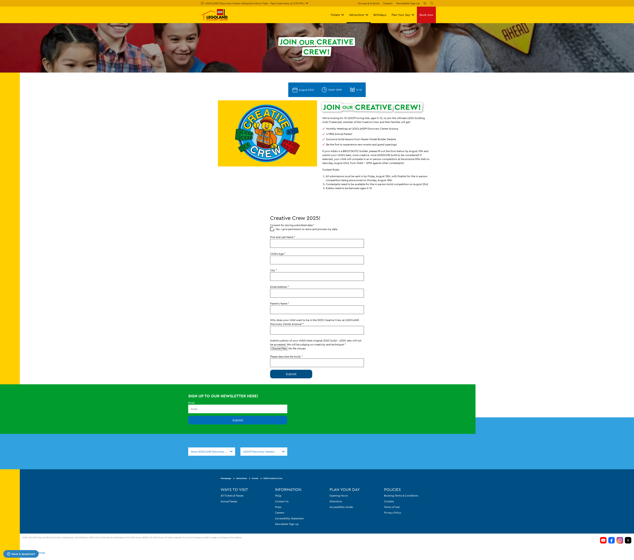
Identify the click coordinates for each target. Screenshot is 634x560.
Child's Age (277, 253)
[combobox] (211, 451)
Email (191, 402)
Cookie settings (35, 552)
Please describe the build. (286, 356)
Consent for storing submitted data (292, 225)
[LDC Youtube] (603, 540)
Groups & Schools (368, 3)
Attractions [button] (356, 15)
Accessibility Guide (341, 507)
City (273, 270)
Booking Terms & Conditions (401, 495)
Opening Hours (339, 495)
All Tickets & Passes (232, 495)
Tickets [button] (335, 15)
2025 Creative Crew (272, 478)
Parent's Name (279, 303)
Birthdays (379, 15)
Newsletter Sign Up (408, 3)
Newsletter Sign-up (287, 524)
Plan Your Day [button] (401, 15)
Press (278, 507)
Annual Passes (229, 501)
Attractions (241, 478)
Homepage (226, 478)
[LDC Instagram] (619, 540)
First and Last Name (282, 237)
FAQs (278, 495)
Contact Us (281, 501)
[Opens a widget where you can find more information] (21, 554)
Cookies (389, 501)
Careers (387, 3)
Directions (336, 501)
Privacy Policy (392, 512)
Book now (426, 15)
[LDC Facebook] (611, 540)
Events (255, 478)
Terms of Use (392, 507)
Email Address (279, 286)
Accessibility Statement (289, 518)
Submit (237, 420)
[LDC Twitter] (628, 540)
